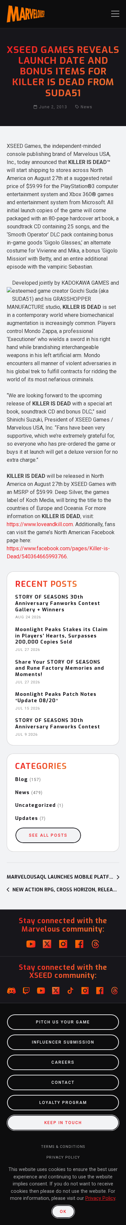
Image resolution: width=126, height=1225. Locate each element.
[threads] (95, 944)
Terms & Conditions (63, 1147)
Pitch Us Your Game (63, 1022)
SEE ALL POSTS (48, 835)
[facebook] (79, 944)
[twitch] (26, 990)
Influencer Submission (63, 1042)
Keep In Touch (63, 1122)
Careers (63, 1062)
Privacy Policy (63, 1157)
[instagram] (63, 944)
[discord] (11, 990)
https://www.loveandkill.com (40, 524)
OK (63, 1211)
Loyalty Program (63, 1102)
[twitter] (47, 944)
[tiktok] (70, 990)
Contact (63, 1082)
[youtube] (31, 944)
